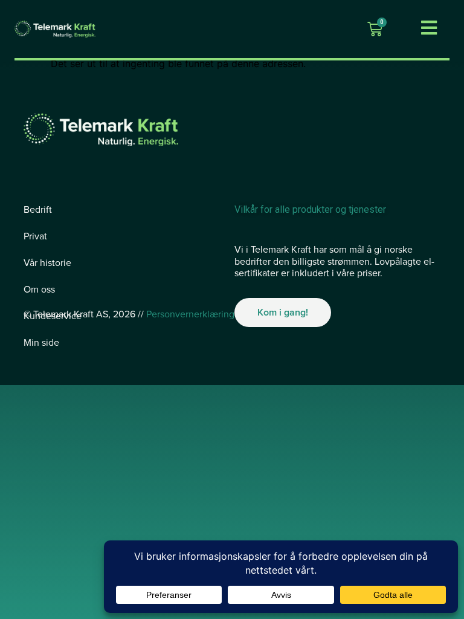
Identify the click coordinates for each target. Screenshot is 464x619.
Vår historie (47, 263)
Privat (35, 236)
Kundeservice (53, 316)
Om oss (39, 290)
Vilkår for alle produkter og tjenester (310, 209)
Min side (41, 343)
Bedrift (38, 210)
